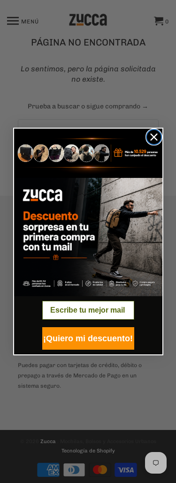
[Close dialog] (153, 137)
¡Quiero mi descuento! (88, 338)
